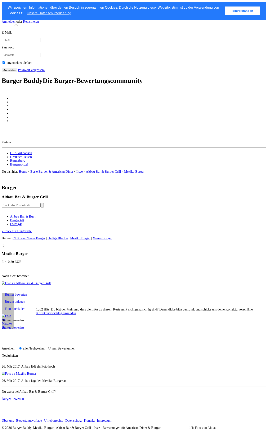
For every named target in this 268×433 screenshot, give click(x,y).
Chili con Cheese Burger (29, 238)
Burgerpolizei (19, 164)
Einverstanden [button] (242, 10)
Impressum (104, 420)
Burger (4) (17, 220)
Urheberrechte (53, 420)
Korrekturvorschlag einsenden (56, 313)
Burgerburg (17, 160)
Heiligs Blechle (58, 238)
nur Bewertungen (63, 348)
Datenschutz (73, 420)
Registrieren (31, 21)
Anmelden (8, 21)
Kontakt (89, 420)
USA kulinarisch (21, 153)
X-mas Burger (102, 238)
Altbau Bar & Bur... (23, 216)
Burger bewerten (16, 294)
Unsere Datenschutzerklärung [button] (49, 13)
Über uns (8, 420)
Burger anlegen (15, 301)
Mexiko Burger (134, 171)
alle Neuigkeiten (33, 348)
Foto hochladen (15, 308)
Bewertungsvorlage (29, 420)
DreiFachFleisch (21, 157)
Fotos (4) (16, 224)
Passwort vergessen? (31, 70)
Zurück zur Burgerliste (17, 231)
